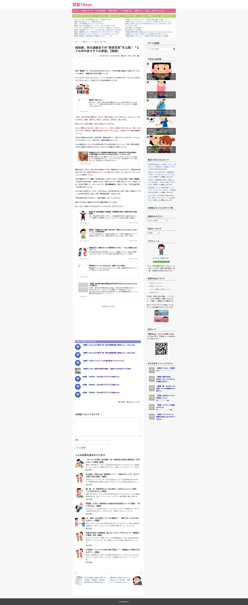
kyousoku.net (83, 296)
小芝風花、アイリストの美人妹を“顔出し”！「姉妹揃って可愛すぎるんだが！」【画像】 (113, 550)
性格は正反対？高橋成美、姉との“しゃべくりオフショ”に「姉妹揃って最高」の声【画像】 (113, 533)
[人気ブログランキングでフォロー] (161, 262)
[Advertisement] (108, 63)
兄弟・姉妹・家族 (129, 56)
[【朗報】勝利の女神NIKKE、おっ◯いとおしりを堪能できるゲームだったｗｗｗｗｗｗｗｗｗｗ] (152, 381)
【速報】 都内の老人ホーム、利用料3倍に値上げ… (88, 22)
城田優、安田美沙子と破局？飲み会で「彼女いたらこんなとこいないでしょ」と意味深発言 (113, 230)
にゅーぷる (102, 16)
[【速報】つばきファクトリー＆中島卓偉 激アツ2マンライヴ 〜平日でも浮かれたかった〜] (78, 365)
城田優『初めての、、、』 (97, 100)
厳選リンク (139, 11)
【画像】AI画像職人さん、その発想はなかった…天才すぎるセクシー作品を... (96, 32)
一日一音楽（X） (126, 11)
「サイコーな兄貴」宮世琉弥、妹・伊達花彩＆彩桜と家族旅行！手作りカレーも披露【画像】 (113, 460)
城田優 (122, 402)
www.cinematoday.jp (85, 163)
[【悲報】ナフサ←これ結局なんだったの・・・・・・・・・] (152, 409)
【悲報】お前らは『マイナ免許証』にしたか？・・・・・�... (165, 397)
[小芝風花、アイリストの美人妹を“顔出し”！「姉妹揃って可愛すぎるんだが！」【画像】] (80, 553)
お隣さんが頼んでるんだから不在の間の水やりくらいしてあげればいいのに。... (149, 24)
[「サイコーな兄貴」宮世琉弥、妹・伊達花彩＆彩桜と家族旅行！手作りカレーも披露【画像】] (80, 463)
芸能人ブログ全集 (166, 16)
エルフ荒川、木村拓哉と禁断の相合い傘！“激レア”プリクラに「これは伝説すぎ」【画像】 (161, 197)
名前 (76, 440)
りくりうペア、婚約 (131, 26)
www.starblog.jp (84, 277)
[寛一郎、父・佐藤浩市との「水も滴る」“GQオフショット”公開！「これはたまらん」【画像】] (80, 493)
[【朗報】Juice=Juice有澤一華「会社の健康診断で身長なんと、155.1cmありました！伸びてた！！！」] (78, 349)
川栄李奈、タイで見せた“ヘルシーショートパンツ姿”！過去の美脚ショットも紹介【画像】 (161, 95)
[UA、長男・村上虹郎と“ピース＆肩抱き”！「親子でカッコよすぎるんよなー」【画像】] (80, 522)
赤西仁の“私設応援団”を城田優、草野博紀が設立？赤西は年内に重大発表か (113, 213)
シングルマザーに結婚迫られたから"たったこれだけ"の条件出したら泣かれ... (96, 28)
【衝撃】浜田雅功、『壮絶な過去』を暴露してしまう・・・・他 (92, 36)
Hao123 (143, 16)
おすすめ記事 (100, 11)
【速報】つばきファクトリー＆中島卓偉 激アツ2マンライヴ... (103, 361)
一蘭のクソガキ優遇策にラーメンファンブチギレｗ (88, 24)
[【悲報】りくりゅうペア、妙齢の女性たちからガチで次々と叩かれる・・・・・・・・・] (152, 419)
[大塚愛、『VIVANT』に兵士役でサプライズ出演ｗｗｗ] (78, 381)
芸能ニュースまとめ (114, 16)
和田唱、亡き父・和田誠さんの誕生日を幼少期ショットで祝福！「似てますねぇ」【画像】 (113, 504)
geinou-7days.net (84, 223)
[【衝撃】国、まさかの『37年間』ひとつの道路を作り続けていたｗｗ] (152, 390)
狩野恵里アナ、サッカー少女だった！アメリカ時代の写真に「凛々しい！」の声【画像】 (161, 132)
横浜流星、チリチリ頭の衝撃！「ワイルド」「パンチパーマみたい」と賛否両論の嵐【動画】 (162, 189)
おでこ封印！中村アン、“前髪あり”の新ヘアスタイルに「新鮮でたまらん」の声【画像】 (161, 77)
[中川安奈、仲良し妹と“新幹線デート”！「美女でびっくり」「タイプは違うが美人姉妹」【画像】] (80, 478)
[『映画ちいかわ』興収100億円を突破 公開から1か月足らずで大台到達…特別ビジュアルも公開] (78, 373)
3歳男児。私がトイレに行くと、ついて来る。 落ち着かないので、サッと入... (148, 22)
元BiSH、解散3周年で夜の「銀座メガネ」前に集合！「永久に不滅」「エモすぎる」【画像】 (161, 182)
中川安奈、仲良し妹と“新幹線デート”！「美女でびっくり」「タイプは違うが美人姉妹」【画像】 (112, 475)
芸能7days (82, 4)
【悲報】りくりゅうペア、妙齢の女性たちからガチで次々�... (165, 416)
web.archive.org (84, 111)
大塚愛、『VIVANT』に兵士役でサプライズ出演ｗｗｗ (101, 376)
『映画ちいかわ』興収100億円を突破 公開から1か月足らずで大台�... (107, 368)
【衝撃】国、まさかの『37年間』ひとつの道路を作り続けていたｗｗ (146, 34)
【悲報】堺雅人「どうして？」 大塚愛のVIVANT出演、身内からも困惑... (147, 36)
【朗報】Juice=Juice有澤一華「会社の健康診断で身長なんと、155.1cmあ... (109, 345)
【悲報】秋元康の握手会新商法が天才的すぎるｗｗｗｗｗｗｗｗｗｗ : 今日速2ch (113, 284)
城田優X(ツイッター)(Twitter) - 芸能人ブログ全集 (107, 265)
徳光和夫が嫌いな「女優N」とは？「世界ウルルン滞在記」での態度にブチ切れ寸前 (162, 166)
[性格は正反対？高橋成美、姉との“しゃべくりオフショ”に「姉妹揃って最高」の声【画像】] (80, 537)
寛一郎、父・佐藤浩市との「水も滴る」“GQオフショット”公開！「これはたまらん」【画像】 (111, 490)
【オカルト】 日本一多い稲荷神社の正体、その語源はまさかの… (93, 19)
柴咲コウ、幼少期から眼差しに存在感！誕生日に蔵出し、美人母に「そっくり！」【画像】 (161, 150)
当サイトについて (158, 11)
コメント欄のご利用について (160, 289)
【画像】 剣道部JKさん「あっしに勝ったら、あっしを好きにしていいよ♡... (96, 34)
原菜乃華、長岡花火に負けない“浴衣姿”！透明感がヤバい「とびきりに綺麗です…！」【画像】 (161, 113)
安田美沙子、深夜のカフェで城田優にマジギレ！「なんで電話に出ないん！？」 (113, 248)
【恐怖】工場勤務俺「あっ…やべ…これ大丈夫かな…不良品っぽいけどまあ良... (97, 30)
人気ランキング (87, 11)
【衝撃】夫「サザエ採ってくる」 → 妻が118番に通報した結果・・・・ (146, 19)
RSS (147, 11)
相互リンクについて (157, 286)
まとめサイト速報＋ (130, 16)
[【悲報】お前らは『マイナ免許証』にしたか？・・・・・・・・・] (152, 400)
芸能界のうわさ (153, 16)
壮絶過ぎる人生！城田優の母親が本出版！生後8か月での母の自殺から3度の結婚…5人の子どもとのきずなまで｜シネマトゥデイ (112, 153)
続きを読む (89, 470)
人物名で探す (112, 11)
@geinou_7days (134, 402)
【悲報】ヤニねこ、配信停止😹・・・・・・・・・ (165, 369)
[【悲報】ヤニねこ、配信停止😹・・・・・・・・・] (152, 372)
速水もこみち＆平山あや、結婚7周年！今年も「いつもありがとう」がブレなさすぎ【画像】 (162, 174)
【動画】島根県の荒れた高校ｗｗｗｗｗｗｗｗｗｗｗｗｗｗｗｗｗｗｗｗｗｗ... (149, 32)
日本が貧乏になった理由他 (133, 28)
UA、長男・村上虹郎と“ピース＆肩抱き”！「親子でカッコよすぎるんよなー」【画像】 (112, 519)
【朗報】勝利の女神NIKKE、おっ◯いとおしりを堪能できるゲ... (165, 379)
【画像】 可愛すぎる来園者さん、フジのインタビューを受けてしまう (94, 26)
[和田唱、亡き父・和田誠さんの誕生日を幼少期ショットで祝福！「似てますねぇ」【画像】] (80, 507)
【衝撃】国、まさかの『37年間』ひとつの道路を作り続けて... (165, 388)
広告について (154, 292)
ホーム (76, 11)
